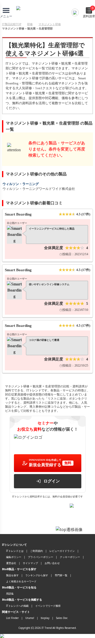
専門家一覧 (61, 575)
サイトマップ (30, 563)
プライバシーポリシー (40, 557)
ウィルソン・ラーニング (21, 184)
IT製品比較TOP (11, 24)
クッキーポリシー (70, 557)
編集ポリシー (13, 557)
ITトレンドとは (15, 551)
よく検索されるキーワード (21, 581)
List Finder (12, 618)
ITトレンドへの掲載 (17, 605)
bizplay (45, 618)
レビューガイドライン (62, 551)
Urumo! (29, 618)
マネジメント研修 (50, 24)
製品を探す (12, 575)
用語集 (10, 593)
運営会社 (11, 563)
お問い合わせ (52, 563)
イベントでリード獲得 (48, 605)
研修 (30, 24)
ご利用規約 (36, 551)
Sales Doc (62, 618)
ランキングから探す (36, 575)
